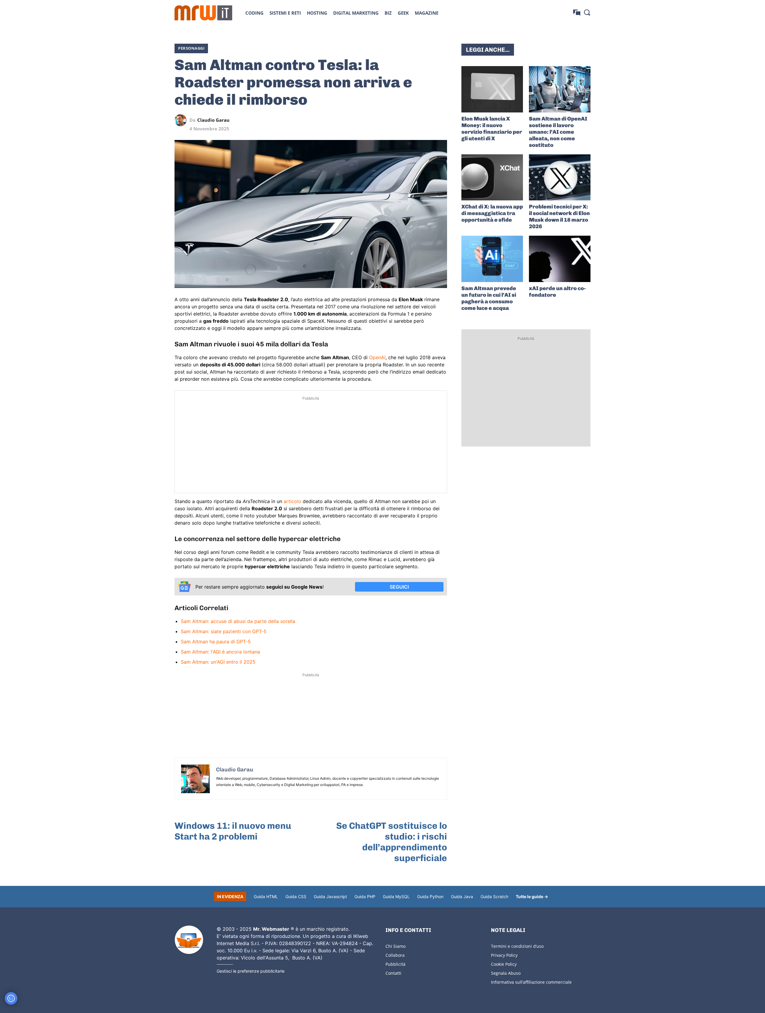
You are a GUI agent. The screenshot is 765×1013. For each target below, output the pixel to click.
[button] (586, 12)
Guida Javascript (330, 896)
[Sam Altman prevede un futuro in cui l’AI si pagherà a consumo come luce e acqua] (492, 259)
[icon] (576, 12)
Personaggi (191, 48)
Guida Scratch (494, 896)
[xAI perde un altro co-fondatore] (559, 259)
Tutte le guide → (532, 896)
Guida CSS (295, 896)
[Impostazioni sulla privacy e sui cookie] (11, 998)
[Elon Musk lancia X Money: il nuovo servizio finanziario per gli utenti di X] (492, 89)
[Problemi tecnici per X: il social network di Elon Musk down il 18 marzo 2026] (559, 177)
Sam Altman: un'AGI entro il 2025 (218, 662)
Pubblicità (395, 964)
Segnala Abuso (506, 973)
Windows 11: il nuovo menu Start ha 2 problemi (233, 831)
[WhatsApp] (414, 120)
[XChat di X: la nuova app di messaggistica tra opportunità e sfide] (492, 177)
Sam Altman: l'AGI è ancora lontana (220, 652)
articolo (293, 501)
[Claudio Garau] (182, 120)
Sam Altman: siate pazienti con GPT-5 (224, 631)
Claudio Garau (213, 120)
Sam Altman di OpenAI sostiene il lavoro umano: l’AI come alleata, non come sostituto (558, 131)
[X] (386, 120)
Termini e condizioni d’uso (517, 946)
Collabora (395, 955)
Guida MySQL (396, 896)
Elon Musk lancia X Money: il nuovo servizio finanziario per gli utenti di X (491, 128)
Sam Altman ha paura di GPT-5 (216, 642)
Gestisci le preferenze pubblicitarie (250, 971)
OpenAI (377, 357)
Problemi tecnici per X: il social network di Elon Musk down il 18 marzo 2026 (559, 216)
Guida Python (430, 896)
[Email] (441, 120)
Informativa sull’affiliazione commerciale (531, 982)
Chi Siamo (395, 946)
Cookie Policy (504, 964)
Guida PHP (364, 896)
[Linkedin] (400, 120)
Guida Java (462, 896)
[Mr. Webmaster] (189, 940)
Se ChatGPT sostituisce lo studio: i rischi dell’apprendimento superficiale (391, 841)
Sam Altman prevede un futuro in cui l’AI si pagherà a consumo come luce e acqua (488, 298)
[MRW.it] (203, 12)
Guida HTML (266, 896)
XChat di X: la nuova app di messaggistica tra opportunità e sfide (492, 213)
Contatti (393, 973)
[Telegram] (427, 120)
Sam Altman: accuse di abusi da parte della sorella (238, 621)
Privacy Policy (504, 955)
